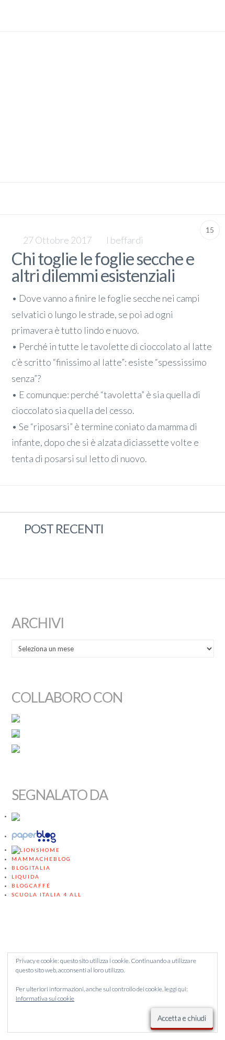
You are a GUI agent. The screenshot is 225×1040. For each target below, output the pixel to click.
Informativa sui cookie (45, 998)
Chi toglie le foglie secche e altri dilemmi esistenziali (103, 267)
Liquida (26, 876)
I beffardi (124, 240)
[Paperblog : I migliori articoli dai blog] (36, 836)
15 (210, 229)
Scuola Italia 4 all (47, 894)
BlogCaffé (31, 885)
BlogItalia (31, 867)
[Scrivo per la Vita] (112, 167)
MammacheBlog (41, 859)
